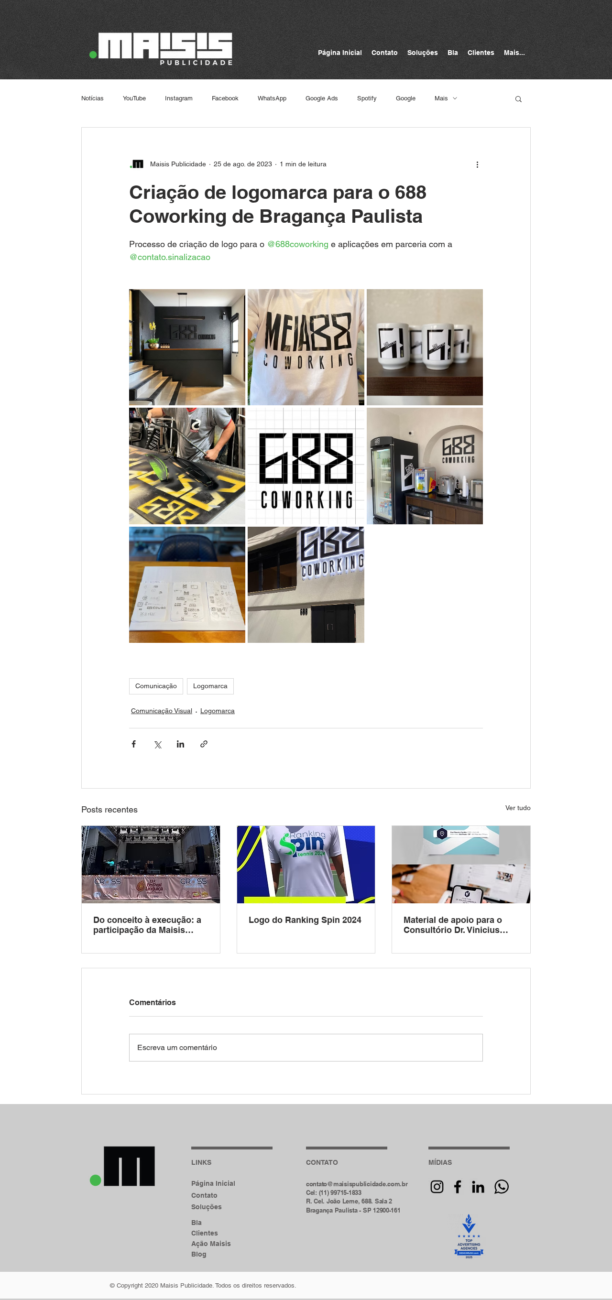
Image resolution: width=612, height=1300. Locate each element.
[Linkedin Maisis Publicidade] (478, 1186)
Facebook (225, 98)
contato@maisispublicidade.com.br (357, 1184)
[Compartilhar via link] (203, 743)
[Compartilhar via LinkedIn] (180, 743)
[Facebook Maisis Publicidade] (457, 1186)
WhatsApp (272, 98)
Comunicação (156, 686)
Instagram (179, 98)
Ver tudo (518, 808)
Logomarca (210, 686)
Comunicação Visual (161, 711)
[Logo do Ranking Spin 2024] (306, 864)
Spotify (367, 98)
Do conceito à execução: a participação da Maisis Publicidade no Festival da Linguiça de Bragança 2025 (148, 925)
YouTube (134, 98)
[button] (518, 98)
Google (405, 98)
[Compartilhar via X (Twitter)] (157, 743)
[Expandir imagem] (187, 347)
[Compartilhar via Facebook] (133, 743)
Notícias (92, 98)
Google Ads (322, 98)
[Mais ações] (477, 164)
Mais (441, 98)
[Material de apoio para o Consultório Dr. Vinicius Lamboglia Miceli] (461, 864)
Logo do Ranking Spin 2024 (305, 920)
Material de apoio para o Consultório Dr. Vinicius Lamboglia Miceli (453, 925)
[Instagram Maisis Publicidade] (437, 1186)
